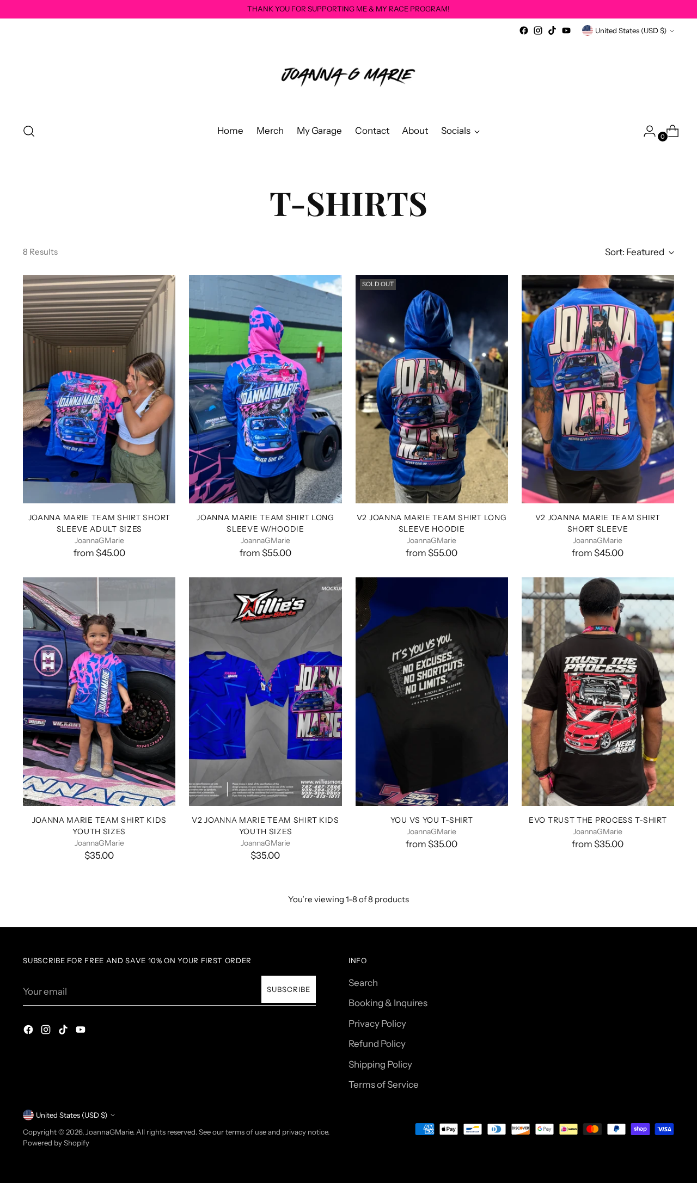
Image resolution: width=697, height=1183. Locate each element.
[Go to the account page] (645, 131)
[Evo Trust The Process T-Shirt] (598, 691)
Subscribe (288, 989)
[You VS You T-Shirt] (432, 691)
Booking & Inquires (387, 1002)
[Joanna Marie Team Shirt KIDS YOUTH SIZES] (99, 691)
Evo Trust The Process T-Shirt (598, 819)
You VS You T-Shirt (431, 819)
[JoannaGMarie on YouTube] (566, 30)
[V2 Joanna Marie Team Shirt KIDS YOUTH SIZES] (265, 691)
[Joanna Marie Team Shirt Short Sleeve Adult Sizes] (99, 389)
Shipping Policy (380, 1064)
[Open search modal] (29, 131)
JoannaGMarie (109, 1131)
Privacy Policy (377, 1023)
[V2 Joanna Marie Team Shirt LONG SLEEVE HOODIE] (432, 389)
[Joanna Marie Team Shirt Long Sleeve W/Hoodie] (265, 389)
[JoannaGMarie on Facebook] (524, 30)
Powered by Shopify (56, 1142)
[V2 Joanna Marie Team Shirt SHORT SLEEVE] (598, 389)
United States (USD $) (631, 30)
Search (363, 982)
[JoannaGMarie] (348, 75)
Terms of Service (383, 1084)
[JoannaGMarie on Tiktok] (552, 30)
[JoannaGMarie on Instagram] (538, 30)
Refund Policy (377, 1043)
